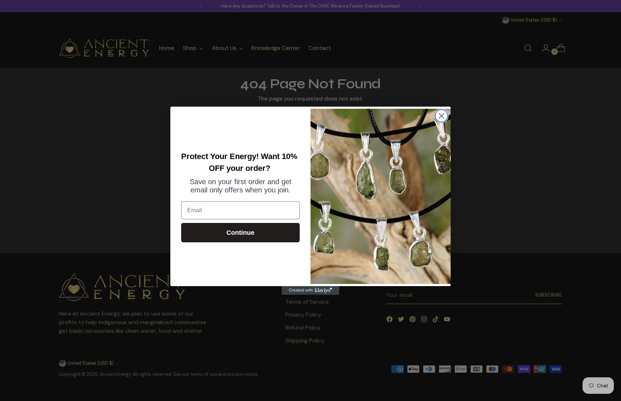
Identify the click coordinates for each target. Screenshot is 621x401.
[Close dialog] (441, 115)
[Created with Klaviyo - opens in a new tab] (310, 290)
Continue (240, 232)
